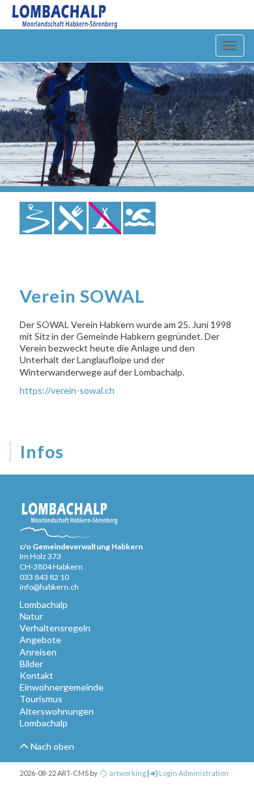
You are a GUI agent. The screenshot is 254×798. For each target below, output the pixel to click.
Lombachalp (44, 604)
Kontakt (36, 675)
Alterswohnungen (57, 711)
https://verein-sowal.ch (67, 390)
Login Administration (193, 773)
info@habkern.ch (49, 587)
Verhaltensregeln (55, 627)
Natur (31, 616)
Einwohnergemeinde (62, 687)
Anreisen (38, 651)
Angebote (40, 639)
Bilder (31, 663)
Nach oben (51, 746)
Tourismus (41, 698)
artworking (127, 773)
